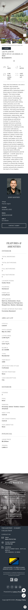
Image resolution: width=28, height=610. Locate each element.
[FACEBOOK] (7, 586)
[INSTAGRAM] (12, 586)
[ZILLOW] (16, 586)
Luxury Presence (18, 592)
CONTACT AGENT (14, 225)
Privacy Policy (21, 600)
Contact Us (14, 516)
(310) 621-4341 (7, 209)
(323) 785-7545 (9, 544)
